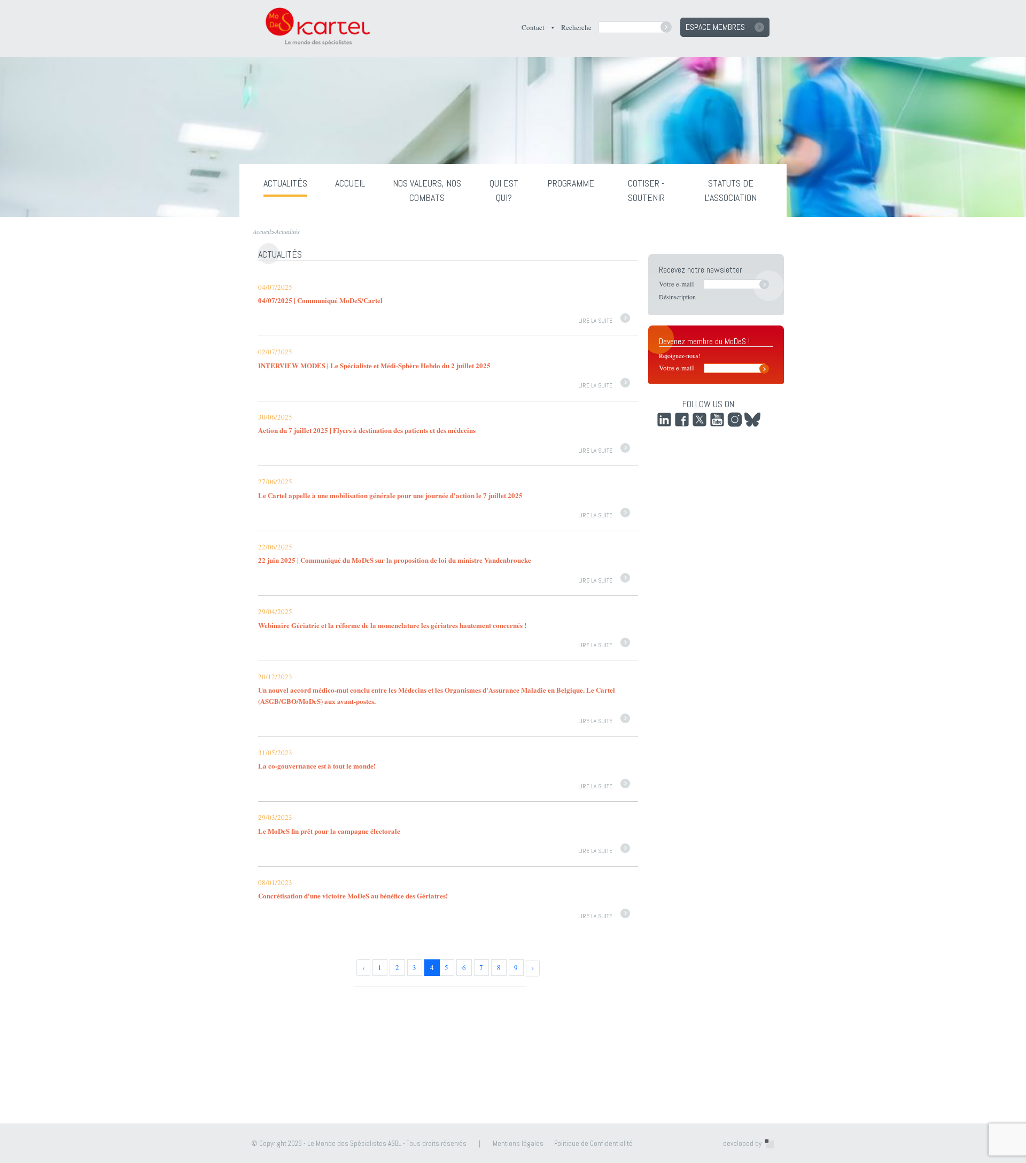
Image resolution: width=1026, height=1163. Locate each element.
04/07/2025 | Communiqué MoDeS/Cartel (320, 300)
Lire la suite (595, 320)
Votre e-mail (676, 284)
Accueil (350, 183)
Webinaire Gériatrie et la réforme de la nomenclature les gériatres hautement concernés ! (392, 625)
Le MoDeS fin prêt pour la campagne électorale (329, 831)
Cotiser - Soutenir (646, 190)
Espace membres (715, 27)
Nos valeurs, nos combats (427, 190)
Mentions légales (518, 1143)
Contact (533, 27)
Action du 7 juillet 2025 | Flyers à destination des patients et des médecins (367, 430)
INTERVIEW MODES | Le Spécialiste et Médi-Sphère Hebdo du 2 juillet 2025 (374, 365)
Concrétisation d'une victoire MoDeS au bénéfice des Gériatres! (353, 895)
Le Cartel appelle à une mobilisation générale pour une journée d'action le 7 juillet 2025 (390, 495)
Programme (570, 183)
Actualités (285, 183)
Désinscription (677, 296)
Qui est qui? (503, 190)
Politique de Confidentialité (593, 1143)
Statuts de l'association (731, 190)
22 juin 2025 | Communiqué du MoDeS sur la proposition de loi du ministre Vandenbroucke (394, 560)
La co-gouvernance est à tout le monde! (317, 766)
